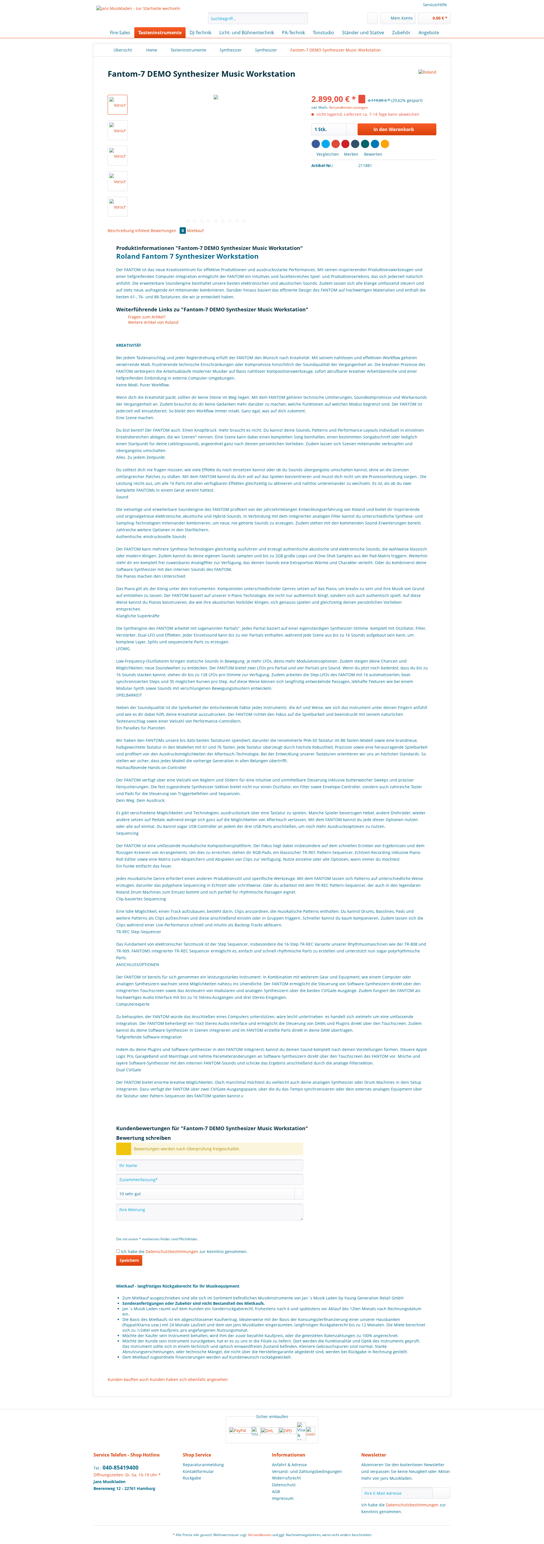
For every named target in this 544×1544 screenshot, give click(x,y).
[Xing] (365, 144)
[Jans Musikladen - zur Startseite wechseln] (138, 15)
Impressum (283, 1498)
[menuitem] (258, 21)
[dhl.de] (270, 1431)
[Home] (99, 32)
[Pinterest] (345, 144)
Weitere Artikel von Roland (152, 322)
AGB (276, 1491)
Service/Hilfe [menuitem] (435, 4)
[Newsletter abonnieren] (441, 1493)
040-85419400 (121, 1467)
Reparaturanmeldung (203, 1464)
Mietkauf (195, 230)
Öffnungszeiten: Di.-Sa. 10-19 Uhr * (127, 1474)
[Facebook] (316, 144)
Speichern (129, 1260)
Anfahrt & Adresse (289, 1464)
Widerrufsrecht (286, 1478)
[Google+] (336, 144)
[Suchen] (303, 18)
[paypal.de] (240, 1431)
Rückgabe (192, 1478)
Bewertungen (167, 230)
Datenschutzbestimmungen (172, 1251)
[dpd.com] (288, 1431)
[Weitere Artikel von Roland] (427, 79)
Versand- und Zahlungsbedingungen (307, 1471)
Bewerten (372, 154)
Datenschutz (284, 1484)
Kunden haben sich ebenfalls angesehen (189, 1379)
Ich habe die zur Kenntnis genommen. (184, 1251)
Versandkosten (259, 1534)
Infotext (143, 230)
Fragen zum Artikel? (146, 317)
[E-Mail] (385, 144)
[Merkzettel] (372, 18)
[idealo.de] (310, 1431)
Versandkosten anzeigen (348, 107)
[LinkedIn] (375, 144)
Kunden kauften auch (128, 1379)
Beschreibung (121, 230)
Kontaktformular (198, 1471)
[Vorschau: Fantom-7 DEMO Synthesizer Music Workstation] (118, 105)
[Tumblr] (355, 144)
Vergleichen (327, 154)
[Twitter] (326, 144)
